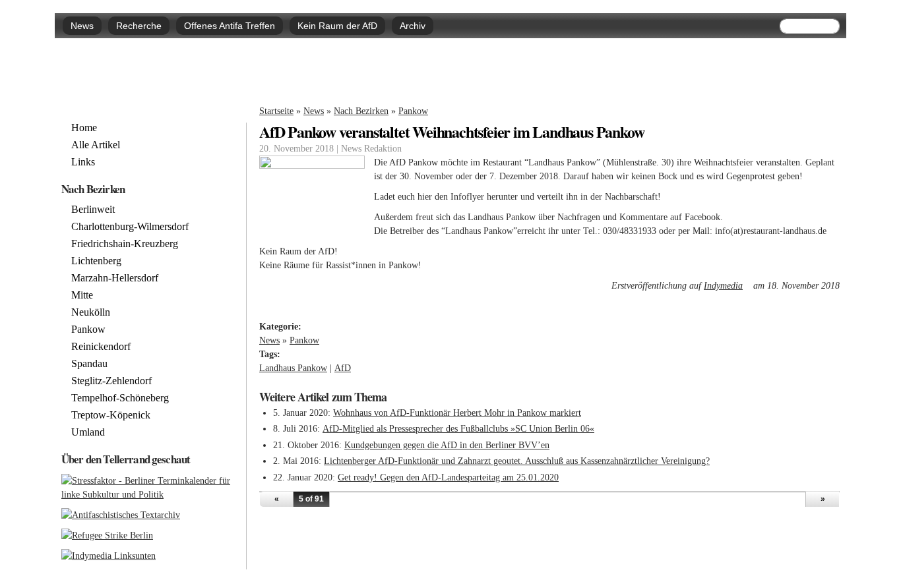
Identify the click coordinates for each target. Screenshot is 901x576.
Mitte (82, 295)
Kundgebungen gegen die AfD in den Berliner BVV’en (446, 445)
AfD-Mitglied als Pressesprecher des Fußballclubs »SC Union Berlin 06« (458, 429)
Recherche (139, 25)
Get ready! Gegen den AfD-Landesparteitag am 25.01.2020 (448, 477)
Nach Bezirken (361, 111)
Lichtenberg (96, 261)
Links (83, 162)
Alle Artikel (95, 145)
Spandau (89, 364)
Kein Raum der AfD (337, 25)
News (82, 25)
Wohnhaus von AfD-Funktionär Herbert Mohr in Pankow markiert (457, 413)
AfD (342, 368)
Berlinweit (93, 209)
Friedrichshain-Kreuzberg (124, 244)
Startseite (276, 111)
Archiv (412, 25)
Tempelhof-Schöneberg (120, 398)
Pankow (413, 111)
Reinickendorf (101, 346)
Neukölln (90, 312)
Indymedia (727, 286)
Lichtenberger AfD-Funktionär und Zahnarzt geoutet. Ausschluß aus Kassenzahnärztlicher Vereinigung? (517, 461)
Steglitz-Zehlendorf (111, 381)
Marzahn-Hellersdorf (114, 278)
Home (84, 128)
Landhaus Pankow (293, 368)
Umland (88, 432)
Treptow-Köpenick (110, 415)
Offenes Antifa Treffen (229, 25)
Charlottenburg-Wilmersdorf (130, 226)
